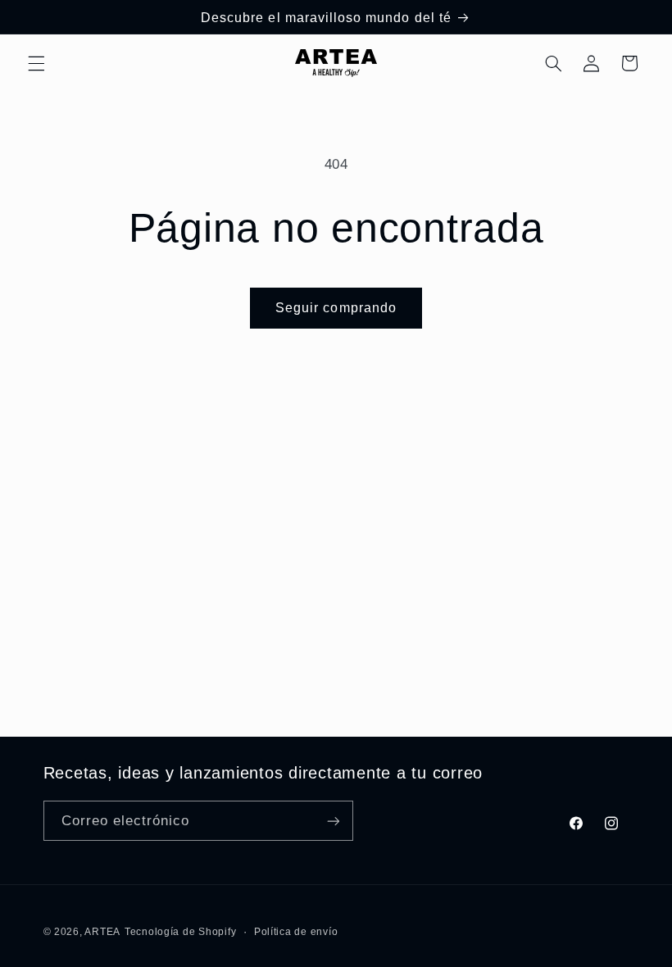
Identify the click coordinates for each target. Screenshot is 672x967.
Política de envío (296, 932)
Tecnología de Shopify (180, 932)
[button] (36, 63)
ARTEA (102, 932)
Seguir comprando (336, 308)
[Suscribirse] (333, 821)
